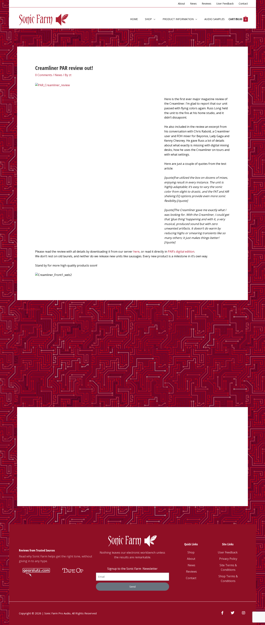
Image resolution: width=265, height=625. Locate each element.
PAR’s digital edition (181, 252)
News (58, 75)
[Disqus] (132, 358)
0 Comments (43, 75)
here (136, 252)
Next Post (239, 309)
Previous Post (28, 309)
